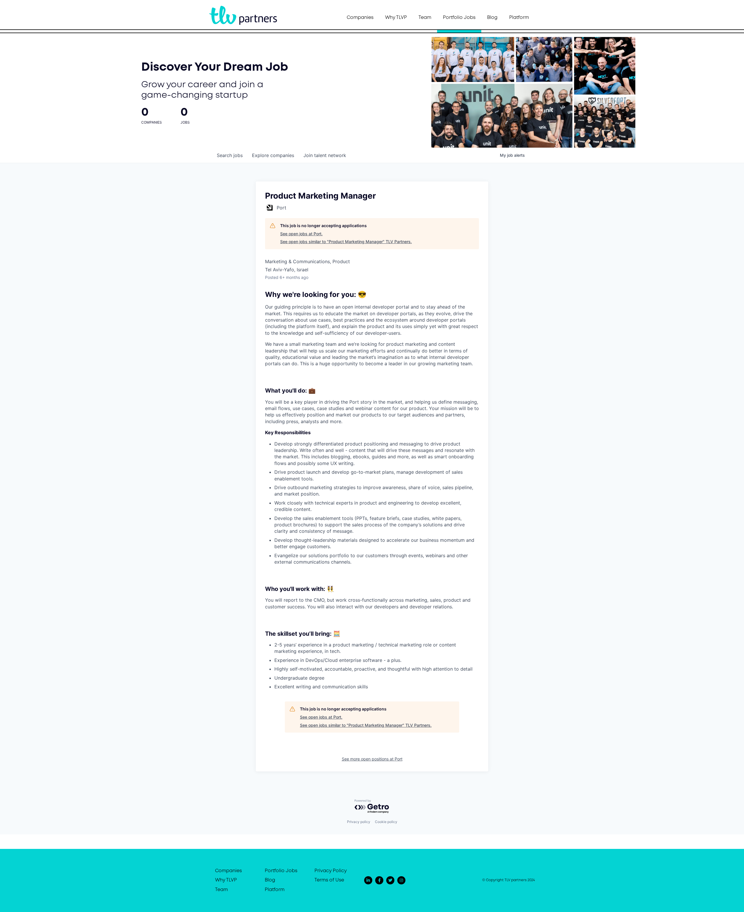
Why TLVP (396, 17)
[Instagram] (401, 880)
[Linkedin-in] (368, 880)
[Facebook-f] (379, 880)
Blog (492, 17)
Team (425, 17)
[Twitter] (390, 880)
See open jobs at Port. (301, 233)
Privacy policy (358, 822)
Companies (360, 17)
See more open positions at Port (372, 758)
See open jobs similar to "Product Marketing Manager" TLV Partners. (346, 241)
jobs (230, 155)
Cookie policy (386, 822)
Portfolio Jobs (459, 17)
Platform (519, 17)
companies (273, 155)
